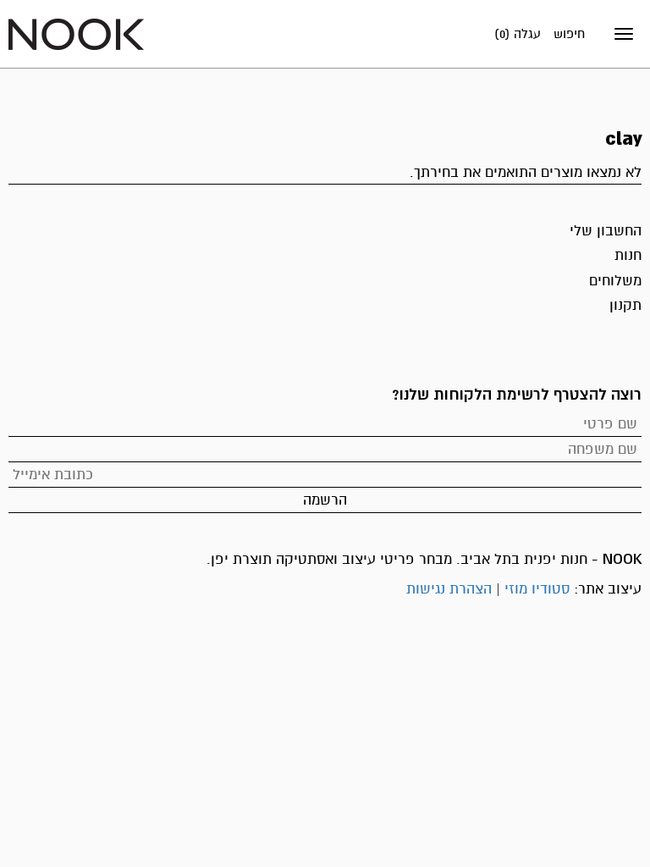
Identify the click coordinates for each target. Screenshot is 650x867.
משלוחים (615, 281)
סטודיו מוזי (537, 589)
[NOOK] (76, 33)
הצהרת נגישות (449, 589)
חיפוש (569, 33)
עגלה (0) (517, 33)
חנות (628, 255)
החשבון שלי (606, 231)
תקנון (625, 305)
